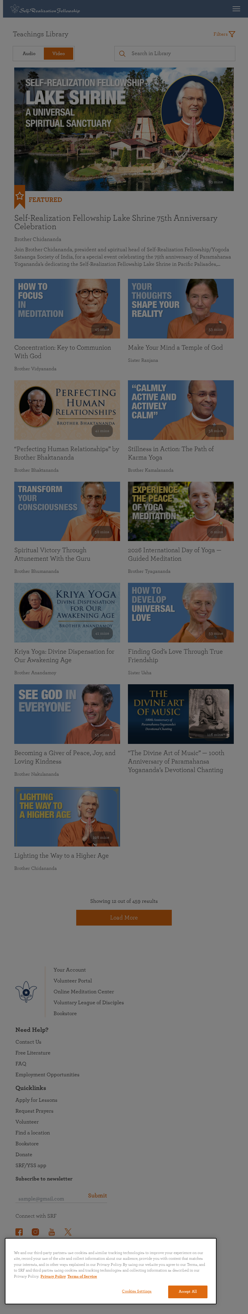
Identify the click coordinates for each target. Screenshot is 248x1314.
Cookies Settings (137, 1291)
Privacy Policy (53, 1277)
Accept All (188, 1292)
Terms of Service (82, 1277)
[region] (111, 1271)
